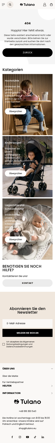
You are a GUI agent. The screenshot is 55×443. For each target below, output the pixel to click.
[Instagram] (20, 437)
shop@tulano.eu (27, 428)
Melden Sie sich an (27, 332)
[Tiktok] (35, 437)
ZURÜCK (27, 52)
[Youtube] (27, 437)
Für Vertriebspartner (13, 382)
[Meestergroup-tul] (27, 4)
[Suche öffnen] (10, 4)
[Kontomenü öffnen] (44, 4)
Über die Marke (10, 376)
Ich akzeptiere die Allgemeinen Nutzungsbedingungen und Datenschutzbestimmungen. (20, 344)
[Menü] (3, 4)
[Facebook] (12, 437)
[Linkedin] (42, 437)
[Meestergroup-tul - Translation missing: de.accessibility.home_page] (27, 402)
